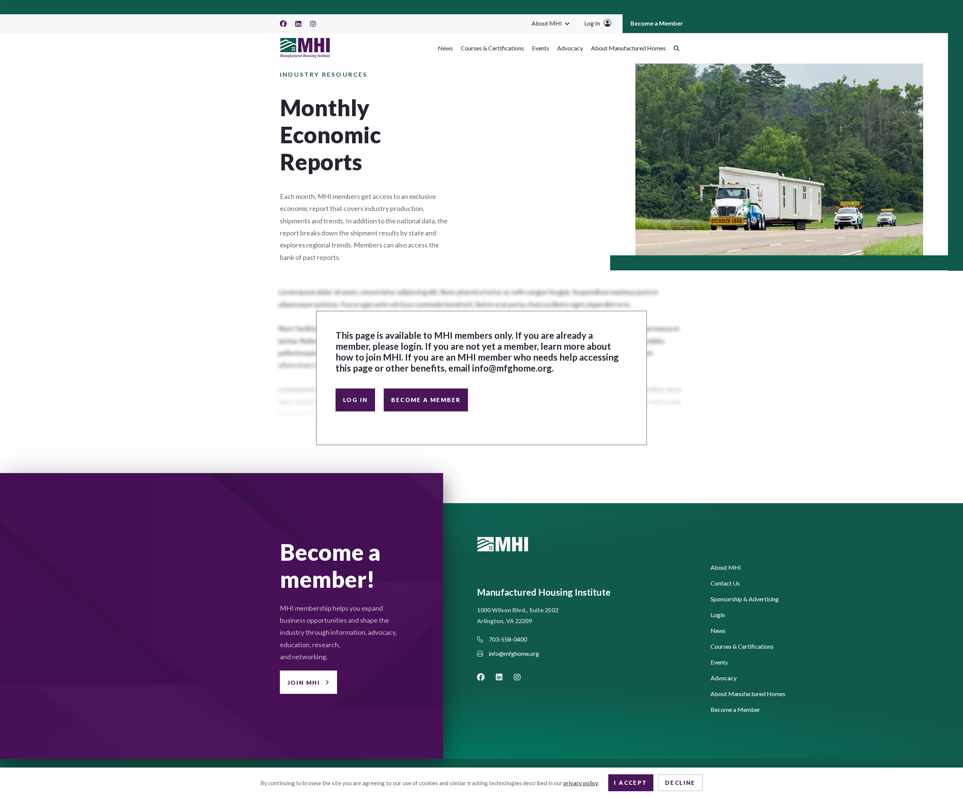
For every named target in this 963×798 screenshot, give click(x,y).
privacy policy (581, 783)
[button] (567, 23)
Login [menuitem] (718, 615)
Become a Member (425, 399)
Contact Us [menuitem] (725, 583)
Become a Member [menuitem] (656, 23)
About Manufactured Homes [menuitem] (628, 48)
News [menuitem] (445, 48)
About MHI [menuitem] (547, 23)
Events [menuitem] (540, 48)
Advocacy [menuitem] (570, 48)
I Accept (630, 782)
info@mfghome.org (512, 368)
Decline (680, 782)
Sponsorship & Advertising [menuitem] (745, 599)
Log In (592, 23)
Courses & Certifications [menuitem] (492, 48)
